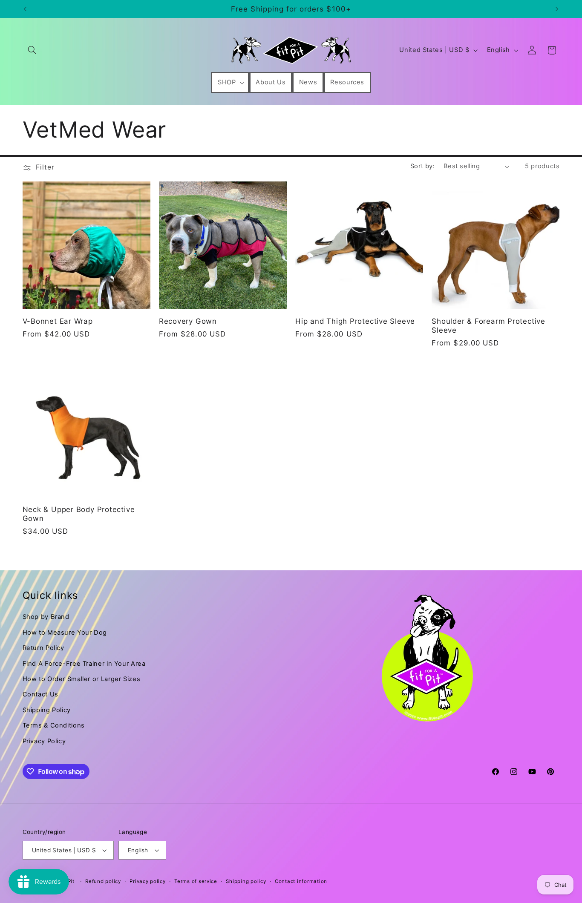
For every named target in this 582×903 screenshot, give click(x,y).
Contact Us (40, 694)
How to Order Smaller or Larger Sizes (82, 679)
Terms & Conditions (54, 725)
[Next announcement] (556, 8)
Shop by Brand (46, 617)
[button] (32, 50)
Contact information (301, 881)
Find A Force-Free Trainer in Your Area (84, 663)
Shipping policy (246, 881)
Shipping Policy (47, 710)
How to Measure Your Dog (65, 632)
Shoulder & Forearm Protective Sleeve (488, 325)
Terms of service (195, 881)
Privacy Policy (44, 741)
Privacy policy (147, 881)
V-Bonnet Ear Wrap (58, 321)
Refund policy (103, 881)
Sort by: (422, 166)
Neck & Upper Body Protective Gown (79, 514)
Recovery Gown (188, 321)
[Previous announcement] (25, 8)
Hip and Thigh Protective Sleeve (355, 321)
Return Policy (43, 648)
